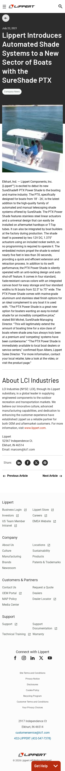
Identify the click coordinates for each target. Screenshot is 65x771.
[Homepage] (22, 6)
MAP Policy (9, 599)
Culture (6, 550)
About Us (8, 545)
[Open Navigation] (4, 6)
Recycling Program (32, 696)
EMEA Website (42, 521)
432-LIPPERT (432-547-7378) (32, 738)
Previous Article (17, 475)
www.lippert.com (35, 428)
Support (7, 624)
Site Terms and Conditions (32, 673)
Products (38, 556)
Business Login (12, 509)
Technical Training (14, 634)
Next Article (50, 475)
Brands (6, 562)
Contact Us (9, 587)
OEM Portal (9, 593)
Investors (8, 515)
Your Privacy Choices (32, 707)
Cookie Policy (32, 690)
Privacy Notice (32, 679)
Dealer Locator (42, 599)
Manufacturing (11, 556)
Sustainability (41, 550)
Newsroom (9, 568)
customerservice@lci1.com (33, 732)
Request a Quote (42, 587)
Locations (39, 545)
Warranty (38, 634)
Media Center (10, 604)
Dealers (37, 593)
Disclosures (32, 684)
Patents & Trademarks (46, 562)
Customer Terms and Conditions (32, 702)
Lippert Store (40, 509)
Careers (37, 515)
